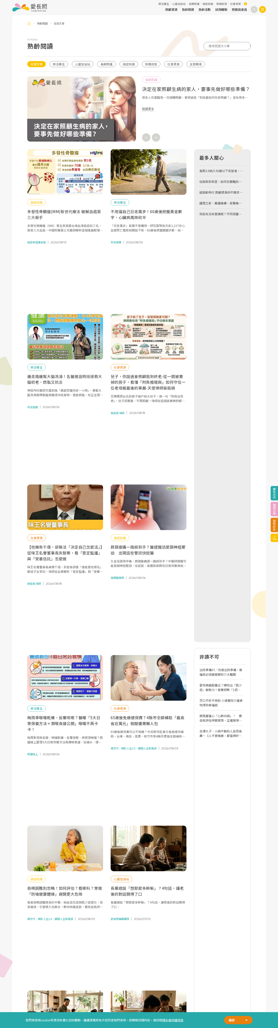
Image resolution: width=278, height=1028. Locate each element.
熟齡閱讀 (188, 9)
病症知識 (208, 3)
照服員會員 (239, 9)
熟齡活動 (205, 9)
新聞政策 (221, 3)
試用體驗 (221, 9)
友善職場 (196, 64)
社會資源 (235, 3)
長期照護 (194, 3)
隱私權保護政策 (172, 1020)
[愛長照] (29, 7)
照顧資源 (171, 9)
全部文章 (36, 64)
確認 (232, 1020)
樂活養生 (163, 3)
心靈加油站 (179, 3)
